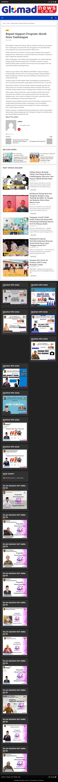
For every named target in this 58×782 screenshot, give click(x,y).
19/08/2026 (33, 247)
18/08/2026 (44, 162)
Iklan (19, 777)
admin (20, 121)
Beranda (3, 777)
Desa (7, 30)
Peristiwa (14, 252)
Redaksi (15, 777)
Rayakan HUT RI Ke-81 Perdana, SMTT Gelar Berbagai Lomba (46, 158)
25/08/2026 (33, 180)
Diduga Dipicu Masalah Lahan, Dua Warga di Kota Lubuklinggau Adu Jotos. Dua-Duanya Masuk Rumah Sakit (42, 175)
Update (21, 155)
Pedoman (8, 777)
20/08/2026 (33, 226)
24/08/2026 (33, 204)
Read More (33, 190)
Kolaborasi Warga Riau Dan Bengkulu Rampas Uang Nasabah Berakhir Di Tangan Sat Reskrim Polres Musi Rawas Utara (41, 197)
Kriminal (6, 186)
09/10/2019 (9, 40)
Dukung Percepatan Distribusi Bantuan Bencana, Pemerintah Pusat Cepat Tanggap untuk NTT (41, 242)
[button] (2, 17)
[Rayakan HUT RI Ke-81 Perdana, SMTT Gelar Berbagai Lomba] (34, 157)
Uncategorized (17, 155)
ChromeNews (33, 780)
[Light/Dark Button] (52, 18)
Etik (12, 777)
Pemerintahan (19, 153)
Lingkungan (45, 153)
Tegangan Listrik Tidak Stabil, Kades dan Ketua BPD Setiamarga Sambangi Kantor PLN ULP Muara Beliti (21, 160)
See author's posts (25, 125)
